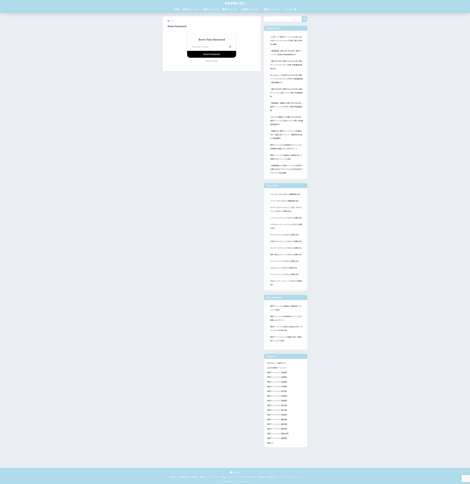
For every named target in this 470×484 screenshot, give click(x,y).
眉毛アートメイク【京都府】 (277, 372)
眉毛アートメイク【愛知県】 (277, 419)
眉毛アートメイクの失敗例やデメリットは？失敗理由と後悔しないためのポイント (286, 147)
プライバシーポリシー (292, 477)
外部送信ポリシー (273, 477)
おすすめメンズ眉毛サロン (276, 363)
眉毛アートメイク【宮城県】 (277, 401)
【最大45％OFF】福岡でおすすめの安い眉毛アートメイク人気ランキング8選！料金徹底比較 (286, 92)
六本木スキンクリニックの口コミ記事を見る (286, 241)
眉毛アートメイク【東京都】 (277, 424)
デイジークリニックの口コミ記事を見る (284, 235)
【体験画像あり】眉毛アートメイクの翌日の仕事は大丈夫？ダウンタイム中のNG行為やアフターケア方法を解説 (286, 169)
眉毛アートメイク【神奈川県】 (278, 434)
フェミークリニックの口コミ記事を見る (284, 261)
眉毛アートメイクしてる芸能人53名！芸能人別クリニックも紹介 (286, 339)
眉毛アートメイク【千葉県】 (277, 386)
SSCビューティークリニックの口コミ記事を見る (286, 283)
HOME (176, 9)
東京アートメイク (191, 9)
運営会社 (173, 477)
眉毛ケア (270, 443)
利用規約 (261, 477)
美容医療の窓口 (235, 3)
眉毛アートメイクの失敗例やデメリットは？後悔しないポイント (286, 318)
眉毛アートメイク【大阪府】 (277, 396)
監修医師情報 (183, 477)
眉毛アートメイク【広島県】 (277, 415)
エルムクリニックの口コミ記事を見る (283, 268)
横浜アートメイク (230, 9)
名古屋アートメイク (250, 9)
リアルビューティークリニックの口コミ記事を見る (286, 226)
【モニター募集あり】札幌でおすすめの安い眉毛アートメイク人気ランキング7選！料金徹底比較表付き (286, 120)
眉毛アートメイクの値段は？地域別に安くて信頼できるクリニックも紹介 (286, 157)
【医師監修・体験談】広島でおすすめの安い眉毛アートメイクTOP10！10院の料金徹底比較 (286, 106)
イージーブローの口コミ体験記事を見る (284, 201)
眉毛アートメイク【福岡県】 (277, 438)
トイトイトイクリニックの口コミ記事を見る (286, 218)
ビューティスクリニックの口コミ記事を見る (286, 248)
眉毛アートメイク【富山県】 (277, 405)
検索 (304, 19)
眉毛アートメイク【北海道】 (277, 382)
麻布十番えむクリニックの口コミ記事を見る (286, 254)
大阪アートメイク (210, 9)
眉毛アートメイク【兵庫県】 (277, 377)
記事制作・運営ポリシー (201, 477)
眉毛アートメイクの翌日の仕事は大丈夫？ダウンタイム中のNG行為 (286, 328)
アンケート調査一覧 (221, 477)
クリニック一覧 (290, 9)
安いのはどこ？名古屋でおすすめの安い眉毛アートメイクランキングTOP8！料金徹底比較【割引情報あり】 (286, 78)
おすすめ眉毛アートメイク (276, 368)
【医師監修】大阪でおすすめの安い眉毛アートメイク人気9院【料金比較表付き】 (286, 52)
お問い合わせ (250, 477)
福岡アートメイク (271, 9)
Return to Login (212, 61)
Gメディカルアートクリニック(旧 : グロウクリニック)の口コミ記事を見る (286, 209)
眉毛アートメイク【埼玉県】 (277, 391)
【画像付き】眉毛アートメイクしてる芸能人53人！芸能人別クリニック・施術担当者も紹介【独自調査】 (286, 134)
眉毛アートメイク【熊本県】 (277, 429)
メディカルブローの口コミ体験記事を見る (285, 194)
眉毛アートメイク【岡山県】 (277, 410)
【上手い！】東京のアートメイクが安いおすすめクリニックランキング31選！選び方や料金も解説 (286, 40)
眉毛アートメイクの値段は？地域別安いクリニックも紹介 (286, 308)
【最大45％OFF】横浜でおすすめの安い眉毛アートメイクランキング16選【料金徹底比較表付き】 (286, 64)
